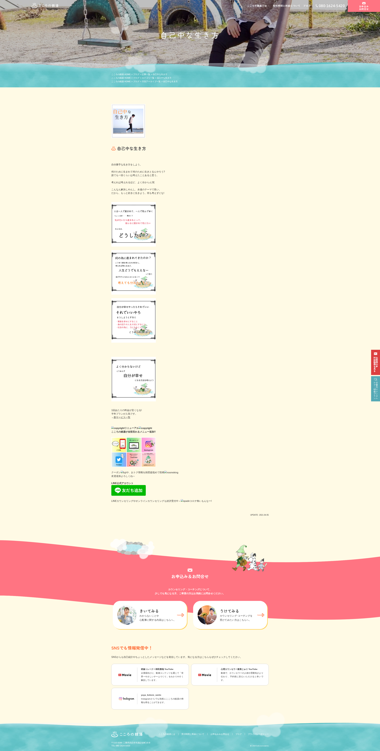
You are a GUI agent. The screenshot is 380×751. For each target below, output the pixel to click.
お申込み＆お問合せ (219, 734)
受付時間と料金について (286, 5)
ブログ (307, 5)
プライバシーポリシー (258, 734)
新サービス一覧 (122, 417)
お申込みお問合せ (364, 8)
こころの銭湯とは (257, 5)
